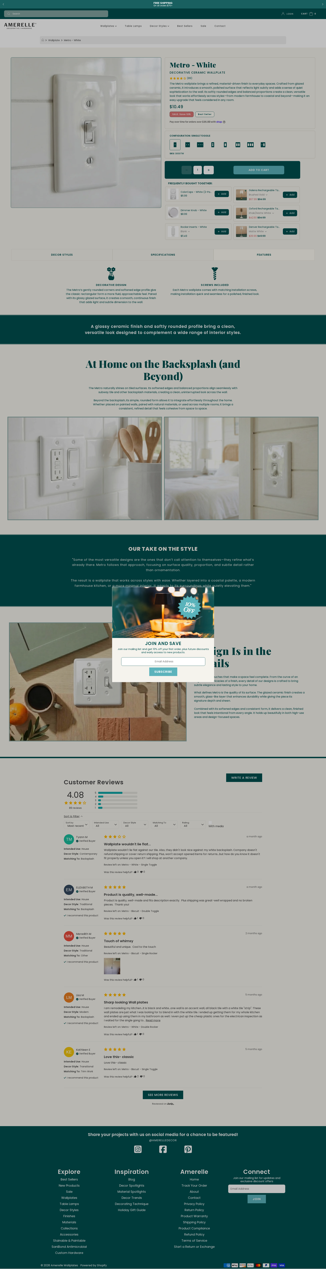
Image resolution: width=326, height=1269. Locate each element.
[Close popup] (210, 591)
